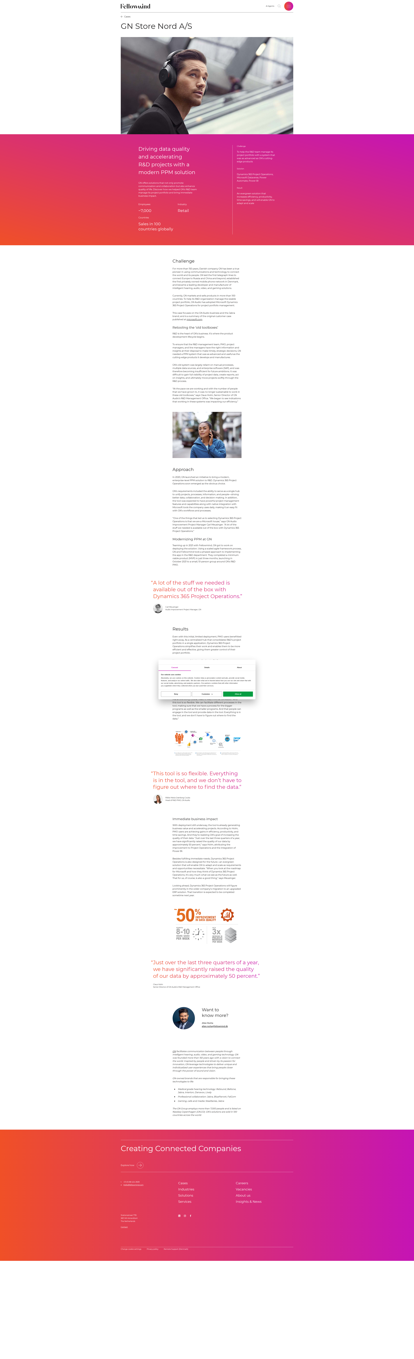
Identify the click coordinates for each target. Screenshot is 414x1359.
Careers (242, 1183)
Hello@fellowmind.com (133, 1185)
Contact (124, 1227)
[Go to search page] (279, 6)
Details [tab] (207, 667)
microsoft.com (194, 319)
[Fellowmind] (136, 6)
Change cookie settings (131, 1249)
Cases (183, 1183)
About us (243, 1195)
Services (184, 1202)
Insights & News (249, 1202)
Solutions (185, 1195)
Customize (206, 694)
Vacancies (244, 1189)
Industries (186, 1189)
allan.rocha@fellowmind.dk (215, 1026)
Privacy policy (152, 1249)
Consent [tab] (174, 667)
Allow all (238, 694)
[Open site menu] (288, 6)
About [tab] (239, 667)
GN (174, 1051)
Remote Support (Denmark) (176, 1249)
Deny (176, 694)
